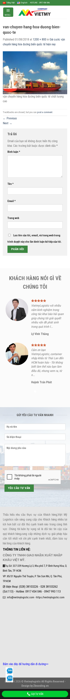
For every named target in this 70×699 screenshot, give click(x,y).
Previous (10, 118)
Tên (10, 184)
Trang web (13, 218)
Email (11, 201)
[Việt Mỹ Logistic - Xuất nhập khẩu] (35, 12)
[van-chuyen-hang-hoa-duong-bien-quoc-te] (35, 72)
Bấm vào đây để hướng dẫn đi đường (24, 664)
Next (7, 123)
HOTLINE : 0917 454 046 (40, 2)
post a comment (44, 112)
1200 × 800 (39, 39)
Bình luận (13, 151)
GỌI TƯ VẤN (37, 693)
